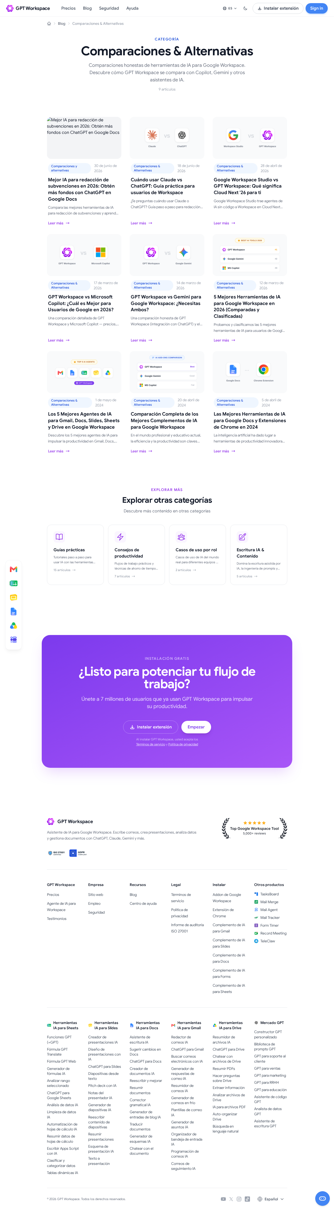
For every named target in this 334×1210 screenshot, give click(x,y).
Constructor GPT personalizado (268, 1034)
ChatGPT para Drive (228, 1049)
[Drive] (14, 625)
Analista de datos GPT (268, 1111)
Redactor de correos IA (181, 1039)
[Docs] (14, 611)
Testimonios (57, 918)
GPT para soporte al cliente (270, 1058)
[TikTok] (247, 1199)
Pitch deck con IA (102, 1085)
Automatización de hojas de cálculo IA (62, 1126)
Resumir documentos (140, 1090)
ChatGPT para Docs (146, 1061)
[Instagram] (239, 1199)
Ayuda (132, 8)
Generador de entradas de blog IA (145, 1114)
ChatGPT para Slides (104, 1066)
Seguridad (109, 8)
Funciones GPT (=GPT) (59, 1039)
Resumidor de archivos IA (224, 1039)
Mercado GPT (272, 1022)
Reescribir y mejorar (146, 1080)
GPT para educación (270, 1089)
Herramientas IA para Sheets (65, 1025)
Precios (68, 8)
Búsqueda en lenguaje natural (225, 1129)
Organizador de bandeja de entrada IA (186, 1139)
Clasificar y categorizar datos (61, 1163)
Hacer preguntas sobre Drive (226, 1078)
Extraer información (229, 1087)
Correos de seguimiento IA (183, 1166)
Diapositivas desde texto (103, 1076)
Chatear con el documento (141, 1151)
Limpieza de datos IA (61, 1114)
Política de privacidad (183, 744)
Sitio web (95, 894)
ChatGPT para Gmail (187, 1049)
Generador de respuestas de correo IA (182, 1073)
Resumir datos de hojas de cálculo (61, 1138)
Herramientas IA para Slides (106, 1025)
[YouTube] (223, 1199)
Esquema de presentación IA (101, 1149)
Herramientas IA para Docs (148, 1025)
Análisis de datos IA (62, 1105)
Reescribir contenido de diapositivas (99, 1122)
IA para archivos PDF (229, 1107)
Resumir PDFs (224, 1068)
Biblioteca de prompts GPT (265, 1046)
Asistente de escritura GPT (265, 1123)
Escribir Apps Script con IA (63, 1151)
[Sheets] (14, 583)
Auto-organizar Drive (225, 1116)
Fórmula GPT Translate (57, 1052)
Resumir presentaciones (101, 1136)
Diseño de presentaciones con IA (104, 1054)
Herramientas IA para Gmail (189, 1025)
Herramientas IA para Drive (231, 1025)
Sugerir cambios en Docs (145, 1052)
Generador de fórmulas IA (58, 1071)
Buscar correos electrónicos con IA (187, 1059)
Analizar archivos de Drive (229, 1097)
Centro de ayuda (143, 903)
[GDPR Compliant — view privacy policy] (79, 853)
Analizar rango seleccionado (58, 1083)
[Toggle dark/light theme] (245, 8)
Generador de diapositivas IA (99, 1107)
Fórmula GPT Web (61, 1061)
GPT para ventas (267, 1068)
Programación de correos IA (185, 1154)
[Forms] (14, 639)
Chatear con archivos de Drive (227, 1059)
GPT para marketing (270, 1075)
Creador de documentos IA (142, 1071)
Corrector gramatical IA (140, 1102)
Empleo (94, 903)
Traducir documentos (140, 1126)
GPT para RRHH (266, 1082)
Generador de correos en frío (183, 1100)
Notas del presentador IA (100, 1095)
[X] (231, 1199)
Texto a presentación (99, 1161)
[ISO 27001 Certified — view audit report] (56, 853)
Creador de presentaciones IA (103, 1039)
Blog (87, 8)
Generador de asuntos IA (182, 1124)
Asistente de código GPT (270, 1099)
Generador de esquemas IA (141, 1138)
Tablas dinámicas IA (62, 1172)
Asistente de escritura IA (140, 1039)
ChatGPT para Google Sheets (59, 1095)
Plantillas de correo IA (186, 1112)
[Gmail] (14, 569)
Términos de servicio (150, 744)
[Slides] (14, 597)
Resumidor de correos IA (182, 1088)
